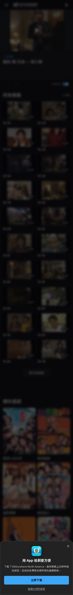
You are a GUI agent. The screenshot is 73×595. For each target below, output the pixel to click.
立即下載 (36, 580)
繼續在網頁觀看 (36, 589)
